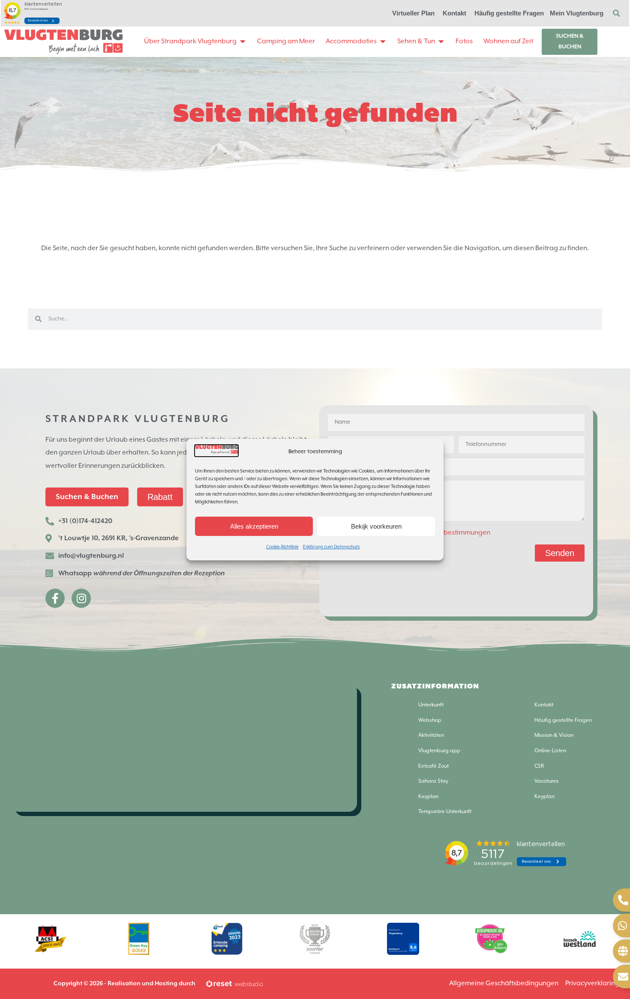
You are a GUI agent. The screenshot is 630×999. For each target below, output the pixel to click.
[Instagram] (81, 598)
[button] (616, 13)
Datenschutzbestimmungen (447, 533)
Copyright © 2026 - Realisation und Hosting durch (124, 983)
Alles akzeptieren (254, 526)
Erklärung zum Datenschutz (331, 547)
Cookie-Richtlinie (282, 547)
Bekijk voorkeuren (376, 526)
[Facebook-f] (55, 598)
